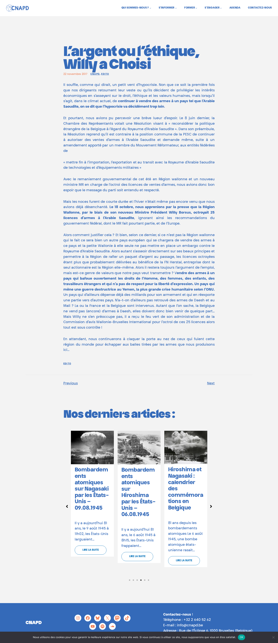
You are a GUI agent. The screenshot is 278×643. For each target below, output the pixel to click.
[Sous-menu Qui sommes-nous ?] (150, 8)
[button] (67, 506)
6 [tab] (148, 580)
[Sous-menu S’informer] (176, 8)
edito (105, 74)
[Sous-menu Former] (196, 8)
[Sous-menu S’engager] (221, 8)
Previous (70, 383)
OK (241, 637)
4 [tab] (141, 580)
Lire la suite (90, 550)
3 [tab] (137, 580)
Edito (67, 364)
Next (211, 383)
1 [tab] (129, 580)
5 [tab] (145, 580)
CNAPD (95, 74)
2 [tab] (133, 580)
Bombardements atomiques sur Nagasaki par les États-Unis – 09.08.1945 (92, 489)
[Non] (273, 637)
